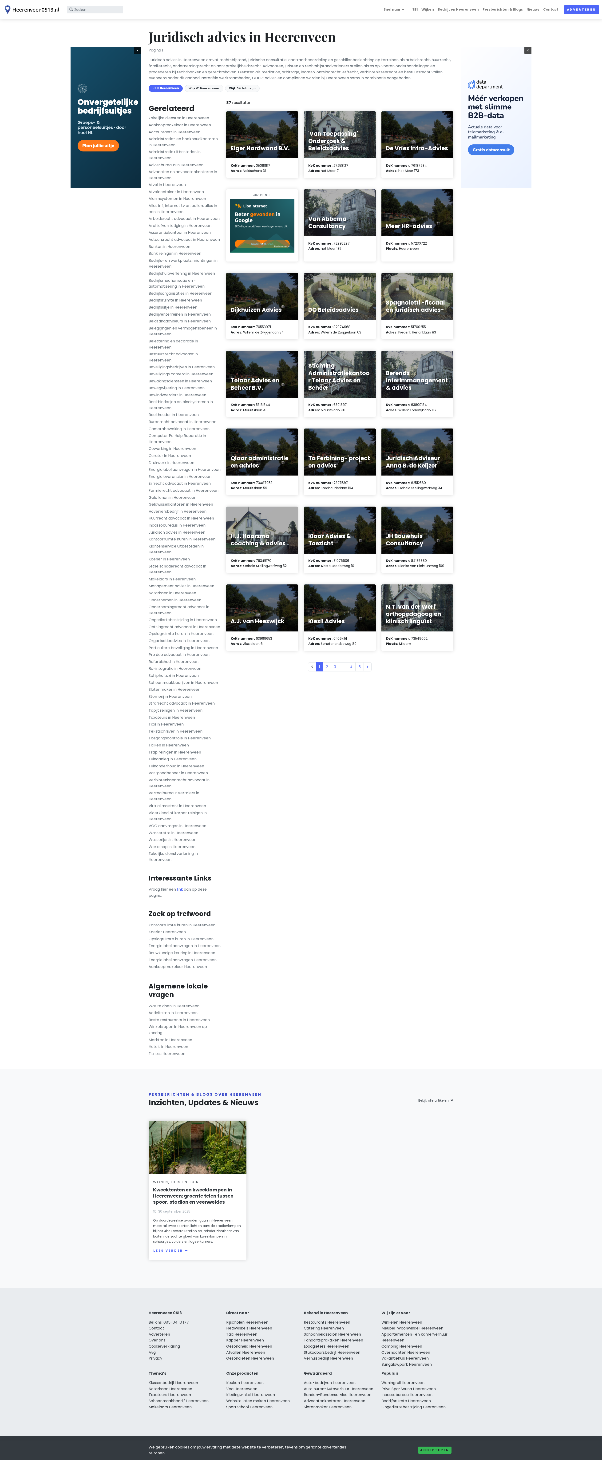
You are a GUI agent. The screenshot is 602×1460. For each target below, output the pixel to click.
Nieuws (533, 9)
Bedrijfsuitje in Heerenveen (173, 307)
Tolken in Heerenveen (169, 745)
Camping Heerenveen (401, 1346)
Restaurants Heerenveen (327, 1322)
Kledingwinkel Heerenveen (250, 1394)
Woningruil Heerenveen (402, 1382)
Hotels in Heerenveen (168, 1046)
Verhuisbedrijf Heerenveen (328, 1358)
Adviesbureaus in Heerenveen (176, 165)
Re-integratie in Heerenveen (175, 668)
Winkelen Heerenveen (401, 1322)
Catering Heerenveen (324, 1328)
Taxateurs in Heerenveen (172, 717)
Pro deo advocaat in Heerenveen (179, 654)
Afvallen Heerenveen (245, 1352)
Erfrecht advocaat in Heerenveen (180, 483)
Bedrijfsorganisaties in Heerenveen (180, 293)
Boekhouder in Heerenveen (174, 414)
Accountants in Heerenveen (174, 132)
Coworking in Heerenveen (172, 448)
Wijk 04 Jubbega (242, 88)
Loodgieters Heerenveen (326, 1346)
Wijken (427, 9)
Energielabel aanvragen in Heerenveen (185, 469)
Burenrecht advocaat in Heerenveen (182, 422)
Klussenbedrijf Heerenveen (173, 1382)
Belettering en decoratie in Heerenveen (173, 344)
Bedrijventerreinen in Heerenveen (180, 314)
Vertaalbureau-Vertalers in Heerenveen (174, 796)
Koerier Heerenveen (167, 932)
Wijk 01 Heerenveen (204, 88)
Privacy (155, 1358)
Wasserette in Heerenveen (173, 833)
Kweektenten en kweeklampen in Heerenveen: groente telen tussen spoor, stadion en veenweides (193, 1195)
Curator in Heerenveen (170, 455)
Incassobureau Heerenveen (406, 1394)
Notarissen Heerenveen (170, 1389)
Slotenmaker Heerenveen (328, 1407)
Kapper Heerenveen (245, 1340)
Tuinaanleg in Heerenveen (173, 759)
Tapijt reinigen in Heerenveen (175, 710)
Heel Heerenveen (165, 88)
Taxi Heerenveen (241, 1334)
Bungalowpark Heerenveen (406, 1364)
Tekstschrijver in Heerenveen (175, 731)
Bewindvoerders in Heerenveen (177, 395)
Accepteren (434, 1450)
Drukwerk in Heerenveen (171, 462)
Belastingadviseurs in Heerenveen (180, 321)
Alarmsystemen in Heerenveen (177, 198)
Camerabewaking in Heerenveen (179, 429)
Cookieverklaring (164, 1346)
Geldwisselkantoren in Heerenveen (181, 504)
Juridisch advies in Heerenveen (177, 532)
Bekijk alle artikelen (433, 1100)
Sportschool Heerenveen (249, 1407)
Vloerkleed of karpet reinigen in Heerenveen (178, 816)
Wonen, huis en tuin (176, 1182)
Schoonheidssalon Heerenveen (332, 1334)
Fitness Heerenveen (167, 1053)
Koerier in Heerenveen (169, 559)
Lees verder (168, 1251)
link (180, 889)
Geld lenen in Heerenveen (172, 497)
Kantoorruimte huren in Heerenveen (182, 539)
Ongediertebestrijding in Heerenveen (183, 620)
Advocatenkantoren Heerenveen (334, 1401)
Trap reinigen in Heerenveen (175, 752)
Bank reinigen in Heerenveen (175, 253)
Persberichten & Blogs (503, 9)
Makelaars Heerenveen (170, 1407)
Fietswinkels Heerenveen (249, 1328)
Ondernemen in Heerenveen (175, 600)
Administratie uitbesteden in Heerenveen (175, 155)
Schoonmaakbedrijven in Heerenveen (183, 682)
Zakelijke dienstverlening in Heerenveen (173, 856)
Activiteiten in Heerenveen (173, 1013)
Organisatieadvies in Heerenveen (179, 640)
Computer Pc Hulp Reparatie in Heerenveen (177, 438)
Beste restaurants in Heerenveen (179, 1020)
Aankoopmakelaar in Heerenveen (180, 125)
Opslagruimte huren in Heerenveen (181, 633)
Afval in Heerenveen (167, 184)
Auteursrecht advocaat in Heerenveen (184, 239)
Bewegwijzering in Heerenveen (177, 388)
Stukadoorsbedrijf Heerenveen (332, 1352)
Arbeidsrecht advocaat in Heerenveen (184, 218)
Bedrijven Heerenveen (458, 9)
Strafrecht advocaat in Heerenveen (182, 703)
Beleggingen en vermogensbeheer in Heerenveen (183, 331)
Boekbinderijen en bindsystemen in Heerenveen (181, 405)
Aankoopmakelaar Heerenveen (178, 966)
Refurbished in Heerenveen (173, 661)
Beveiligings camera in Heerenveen (181, 374)
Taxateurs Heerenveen (170, 1394)
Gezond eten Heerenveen (250, 1358)
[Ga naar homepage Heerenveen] (31, 10)
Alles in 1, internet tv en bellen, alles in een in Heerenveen (183, 208)
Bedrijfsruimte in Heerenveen (175, 300)
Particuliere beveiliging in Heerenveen (183, 648)
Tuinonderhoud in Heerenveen (176, 766)
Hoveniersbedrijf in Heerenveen (177, 511)
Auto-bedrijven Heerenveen (330, 1382)
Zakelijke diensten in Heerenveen (179, 118)
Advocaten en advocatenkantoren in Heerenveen (183, 175)
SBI (415, 9)
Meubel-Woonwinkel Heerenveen (412, 1328)
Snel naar (392, 9)
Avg (152, 1352)
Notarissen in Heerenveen (172, 593)
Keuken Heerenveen (245, 1382)
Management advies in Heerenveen (181, 586)
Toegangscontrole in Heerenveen (180, 738)
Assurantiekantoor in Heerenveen (180, 232)
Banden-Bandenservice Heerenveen (337, 1394)
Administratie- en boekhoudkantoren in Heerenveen (183, 142)
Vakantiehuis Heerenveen (405, 1358)
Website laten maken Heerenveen (258, 1401)
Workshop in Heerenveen (172, 846)
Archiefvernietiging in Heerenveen (180, 225)
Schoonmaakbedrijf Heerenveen (179, 1401)
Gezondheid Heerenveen (249, 1346)
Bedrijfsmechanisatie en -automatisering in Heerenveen (177, 283)
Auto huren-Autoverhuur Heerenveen (338, 1389)
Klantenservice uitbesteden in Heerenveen (176, 549)
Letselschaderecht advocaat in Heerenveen (177, 569)
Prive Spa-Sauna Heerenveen (408, 1389)
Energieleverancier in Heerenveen (180, 476)
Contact (550, 9)
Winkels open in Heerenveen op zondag (178, 1029)
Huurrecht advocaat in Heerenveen (181, 518)
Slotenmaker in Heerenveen (174, 689)
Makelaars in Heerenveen (172, 579)
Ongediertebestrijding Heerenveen (413, 1407)
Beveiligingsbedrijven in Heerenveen (182, 367)
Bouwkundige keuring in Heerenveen (182, 953)
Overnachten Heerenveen (405, 1352)
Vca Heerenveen (241, 1389)
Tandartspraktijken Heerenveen (333, 1340)
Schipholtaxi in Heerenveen (174, 675)
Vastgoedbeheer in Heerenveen (178, 773)
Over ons (157, 1340)
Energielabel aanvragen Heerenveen (183, 960)
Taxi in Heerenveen (166, 724)
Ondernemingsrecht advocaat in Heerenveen (179, 610)
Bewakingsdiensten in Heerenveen (180, 381)
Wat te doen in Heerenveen (174, 1006)
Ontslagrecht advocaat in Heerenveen (184, 627)
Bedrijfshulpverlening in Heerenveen (182, 273)
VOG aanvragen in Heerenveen (177, 826)
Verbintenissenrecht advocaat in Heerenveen (179, 783)
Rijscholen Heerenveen (247, 1322)
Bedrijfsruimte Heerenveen (406, 1401)
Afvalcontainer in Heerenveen (176, 191)
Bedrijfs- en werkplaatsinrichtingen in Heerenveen (183, 263)
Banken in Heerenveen (169, 246)
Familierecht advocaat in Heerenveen (183, 490)
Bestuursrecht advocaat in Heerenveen (173, 357)
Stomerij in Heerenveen (170, 696)
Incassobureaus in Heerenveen (177, 525)
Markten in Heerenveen (170, 1040)
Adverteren (581, 10)
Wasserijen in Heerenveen (172, 839)
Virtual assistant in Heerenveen (177, 806)
